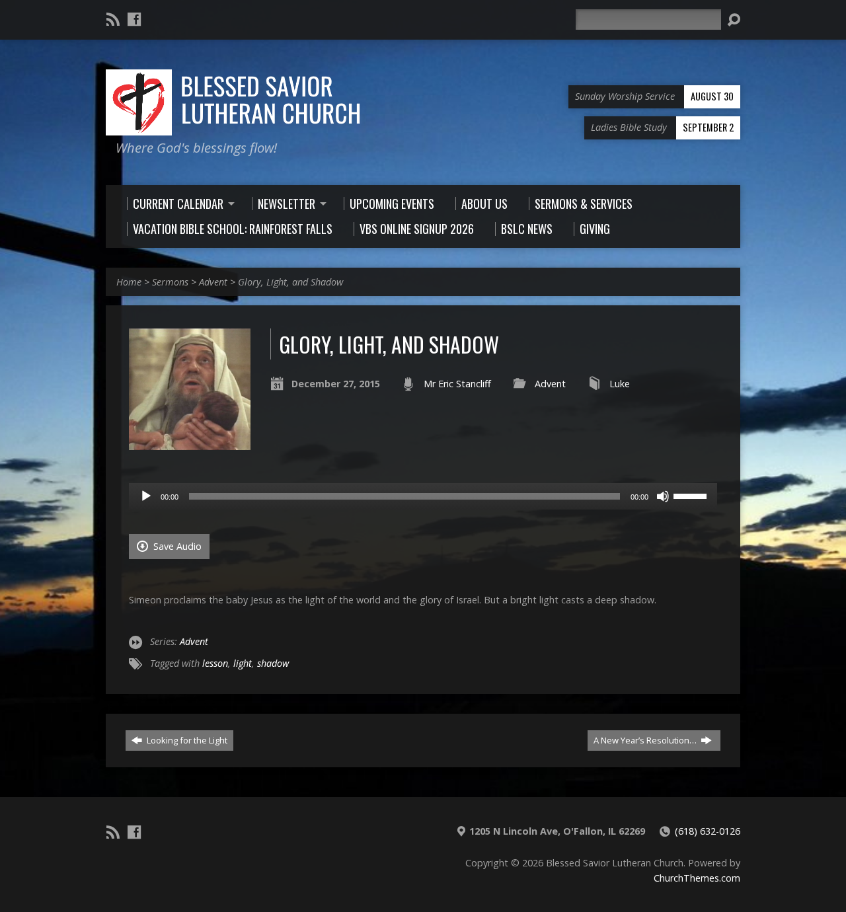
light (242, 663)
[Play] (146, 496)
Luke (619, 383)
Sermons (170, 282)
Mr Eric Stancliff (457, 383)
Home (128, 282)
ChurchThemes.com (697, 878)
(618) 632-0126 (707, 831)
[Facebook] (134, 19)
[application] (423, 496)
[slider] (692, 495)
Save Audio (176, 546)
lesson (215, 663)
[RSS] (113, 19)
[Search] (733, 19)
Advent (213, 282)
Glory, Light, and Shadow (290, 282)
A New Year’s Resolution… (646, 740)
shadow (273, 663)
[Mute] (663, 496)
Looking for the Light (186, 740)
